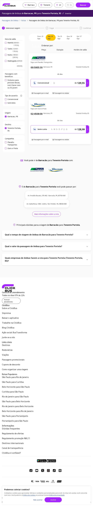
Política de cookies (29, 495)
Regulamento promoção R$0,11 (16, 438)
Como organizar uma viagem (15, 369)
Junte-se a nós (8, 337)
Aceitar (53, 500)
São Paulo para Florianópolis (15, 416)
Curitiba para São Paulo (13, 391)
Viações (5, 354)
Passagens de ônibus (10, 20)
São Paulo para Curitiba (13, 382)
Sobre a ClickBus (9, 308)
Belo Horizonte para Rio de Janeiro (17, 411)
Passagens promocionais (13, 359)
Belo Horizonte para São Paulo (16, 387)
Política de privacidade (57, 495)
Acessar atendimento (8, 301)
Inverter (68, 13)
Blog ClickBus (8, 327)
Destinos (6, 345)
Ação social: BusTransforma (14, 332)
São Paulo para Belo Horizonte (16, 401)
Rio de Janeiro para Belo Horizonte (17, 406)
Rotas (23, 20)
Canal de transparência (12, 448)
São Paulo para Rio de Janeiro (15, 377)
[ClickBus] (9, 5)
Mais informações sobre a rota (46, 214)
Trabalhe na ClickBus (11, 322)
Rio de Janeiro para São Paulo (15, 396)
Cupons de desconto (11, 364)
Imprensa (6, 313)
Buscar (83, 5)
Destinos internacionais (13, 443)
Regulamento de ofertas (13, 433)
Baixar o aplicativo (10, 318)
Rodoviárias (7, 350)
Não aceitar (38, 500)
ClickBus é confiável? (11, 453)
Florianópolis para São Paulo (15, 421)
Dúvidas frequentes (11, 428)
